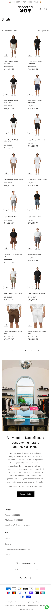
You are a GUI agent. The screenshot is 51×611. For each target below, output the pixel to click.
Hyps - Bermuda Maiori (10, 217)
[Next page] (38, 350)
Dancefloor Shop (16, 602)
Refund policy (40, 602)
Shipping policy (33, 605)
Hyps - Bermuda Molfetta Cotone (37, 140)
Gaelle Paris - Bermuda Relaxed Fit (13, 255)
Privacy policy (9, 605)
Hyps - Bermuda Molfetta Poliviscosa (35, 62)
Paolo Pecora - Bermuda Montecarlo (11, 62)
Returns (8, 544)
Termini (7, 554)
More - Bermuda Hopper (35, 254)
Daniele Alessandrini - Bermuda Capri (13, 332)
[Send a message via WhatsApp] (47, 607)
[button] (4, 9)
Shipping (8, 538)
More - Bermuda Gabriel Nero (36, 294)
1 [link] (12, 350)
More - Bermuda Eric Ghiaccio (13, 294)
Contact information (26, 609)
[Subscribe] (37, 569)
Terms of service (21, 605)
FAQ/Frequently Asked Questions (17, 549)
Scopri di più (25, 494)
